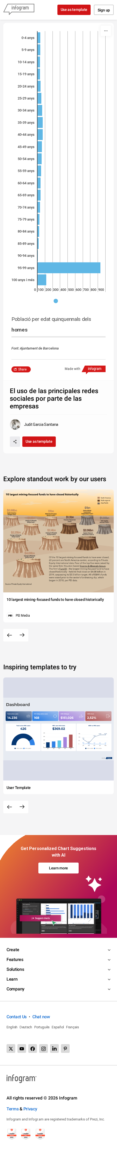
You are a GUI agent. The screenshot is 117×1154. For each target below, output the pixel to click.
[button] (58, 301)
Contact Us (17, 1016)
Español (58, 1027)
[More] (106, 31)
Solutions (15, 969)
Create (13, 949)
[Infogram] (18, 10)
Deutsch (26, 1027)
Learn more (58, 868)
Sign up (104, 10)
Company (15, 989)
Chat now (41, 1016)
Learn (12, 979)
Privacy (30, 1108)
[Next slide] (22, 635)
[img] (39, 37)
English (12, 1027)
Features (15, 959)
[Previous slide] (9, 635)
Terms (13, 1108)
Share (22, 369)
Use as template (74, 9)
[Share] (15, 441)
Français (72, 1027)
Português (42, 1027)
